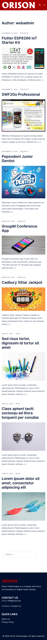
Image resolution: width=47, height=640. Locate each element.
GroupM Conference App (19, 228)
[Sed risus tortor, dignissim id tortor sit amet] (23, 366)
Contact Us (16, 606)
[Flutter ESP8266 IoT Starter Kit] (23, 58)
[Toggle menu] (44, 5)
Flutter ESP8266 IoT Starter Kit (19, 40)
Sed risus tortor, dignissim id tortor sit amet (20, 343)
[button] (40, 5)
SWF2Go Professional (21, 94)
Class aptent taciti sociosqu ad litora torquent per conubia (20, 413)
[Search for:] (20, 554)
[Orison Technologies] (18, 5)
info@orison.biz (14, 601)
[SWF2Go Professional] (23, 115)
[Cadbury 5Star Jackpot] (23, 299)
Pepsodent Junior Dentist (17, 158)
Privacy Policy (8, 622)
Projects (24, 33)
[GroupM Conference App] (23, 245)
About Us (6, 619)
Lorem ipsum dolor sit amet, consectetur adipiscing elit (21, 483)
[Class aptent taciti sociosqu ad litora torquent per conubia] (23, 436)
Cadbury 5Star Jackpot (22, 282)
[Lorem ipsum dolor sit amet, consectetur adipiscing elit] (23, 506)
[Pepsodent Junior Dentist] (23, 182)
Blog (18, 333)
